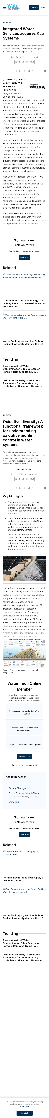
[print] (45, 71)
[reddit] (29, 71)
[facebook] (16, 71)
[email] (33, 71)
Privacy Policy (25, 1106)
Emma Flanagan (24, 469)
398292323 (12, 558)
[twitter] (24, 71)
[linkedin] (20, 71)
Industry (7, 22)
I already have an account (24, 765)
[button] (4, 7)
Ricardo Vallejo (24, 558)
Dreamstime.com (36, 558)
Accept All (24, 1113)
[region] (24, 1108)
